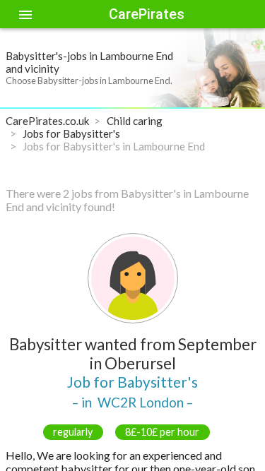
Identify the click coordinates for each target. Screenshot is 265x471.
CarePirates (146, 14)
